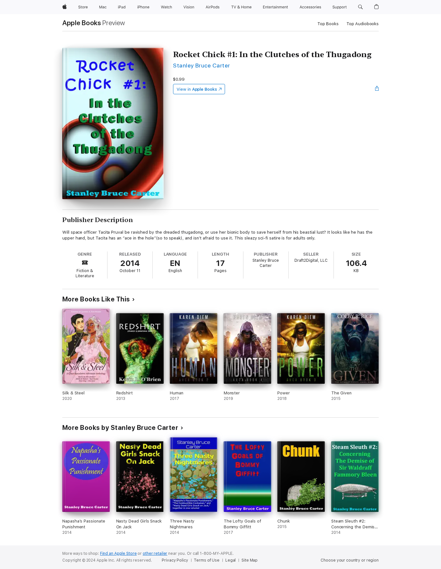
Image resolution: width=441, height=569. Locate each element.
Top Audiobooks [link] (362, 23)
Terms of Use (207, 560)
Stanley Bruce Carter (201, 65)
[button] (360, 7)
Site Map (249, 560)
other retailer (155, 553)
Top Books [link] (328, 23)
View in (197, 89)
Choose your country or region (350, 560)
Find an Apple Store (118, 553)
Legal (230, 560)
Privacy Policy (175, 560)
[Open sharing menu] (377, 89)
